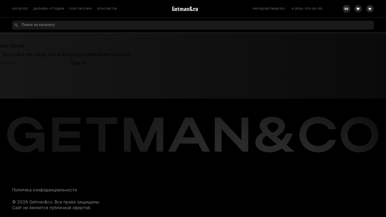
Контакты (107, 9)
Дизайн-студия (48, 9)
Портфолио (80, 9)
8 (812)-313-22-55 (307, 9)
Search (79, 62)
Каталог (20, 9)
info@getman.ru (269, 9)
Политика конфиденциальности (44, 189)
